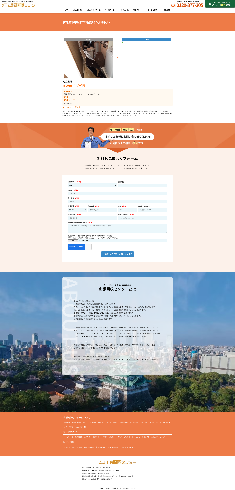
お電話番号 (74, 214)
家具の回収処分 (89, 447)
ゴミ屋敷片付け (129, 437)
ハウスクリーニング (157, 437)
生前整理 (104, 437)
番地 (122, 206)
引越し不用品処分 (114, 447)
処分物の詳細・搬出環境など (80, 222)
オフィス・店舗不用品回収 (73, 447)
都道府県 (73, 206)
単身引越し (87, 437)
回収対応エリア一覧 (93, 10)
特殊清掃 (112, 437)
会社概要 (167, 10)
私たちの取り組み (81, 427)
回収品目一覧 (77, 10)
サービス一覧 (109, 10)
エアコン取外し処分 (142, 437)
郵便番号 (73, 198)
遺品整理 (96, 437)
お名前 (73, 190)
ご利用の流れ (123, 422)
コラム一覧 (125, 10)
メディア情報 (68, 427)
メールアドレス (126, 214)
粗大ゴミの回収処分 (128, 447)
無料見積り (166, 422)
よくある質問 (152, 10)
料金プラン (137, 10)
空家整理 (119, 437)
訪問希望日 (74, 182)
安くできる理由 (112, 422)
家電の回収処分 (101, 447)
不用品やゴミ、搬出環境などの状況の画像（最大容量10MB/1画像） (93, 237)
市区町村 (93, 206)
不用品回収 (78, 437)
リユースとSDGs (155, 422)
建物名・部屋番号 (144, 206)
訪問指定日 (121, 182)
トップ (65, 10)
